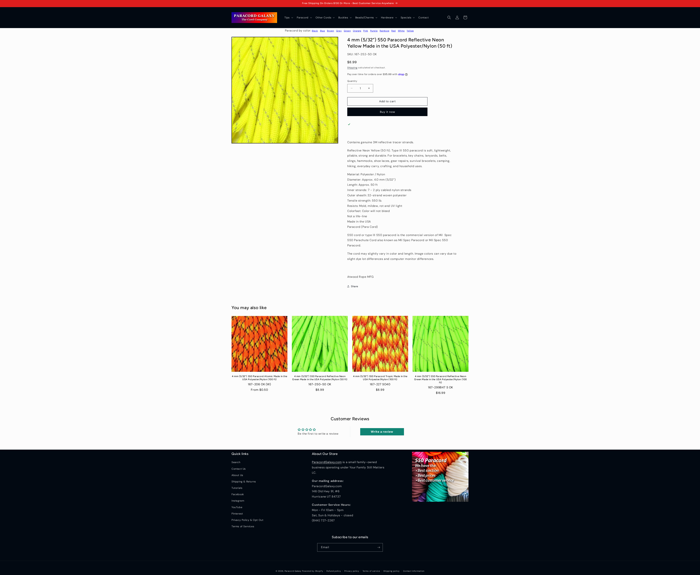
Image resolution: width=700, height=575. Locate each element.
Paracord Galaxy (293, 571)
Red (393, 30)
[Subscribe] (379, 547)
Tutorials (237, 488)
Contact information (413, 571)
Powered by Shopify (312, 571)
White (401, 30)
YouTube (237, 507)
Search (236, 462)
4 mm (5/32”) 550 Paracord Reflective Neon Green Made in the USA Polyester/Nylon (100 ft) (440, 379)
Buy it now (387, 112)
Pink (365, 30)
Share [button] (354, 286)
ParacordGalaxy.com (327, 462)
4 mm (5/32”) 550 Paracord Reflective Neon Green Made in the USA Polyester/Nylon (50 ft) (319, 378)
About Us (237, 475)
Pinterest (237, 513)
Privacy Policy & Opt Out (247, 520)
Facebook (238, 494)
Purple (374, 30)
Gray (339, 30)
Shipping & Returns (244, 481)
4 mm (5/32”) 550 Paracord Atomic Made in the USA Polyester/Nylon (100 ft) (259, 378)
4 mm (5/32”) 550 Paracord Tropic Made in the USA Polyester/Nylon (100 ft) (380, 378)
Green (347, 30)
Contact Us (239, 468)
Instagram (238, 500)
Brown (330, 30)
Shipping (352, 67)
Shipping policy (391, 571)
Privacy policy (351, 571)
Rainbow (384, 30)
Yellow (410, 30)
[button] (288, 17)
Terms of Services (243, 526)
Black (315, 30)
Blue (322, 30)
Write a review (382, 432)
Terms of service (371, 571)
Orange (357, 30)
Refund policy (333, 571)
